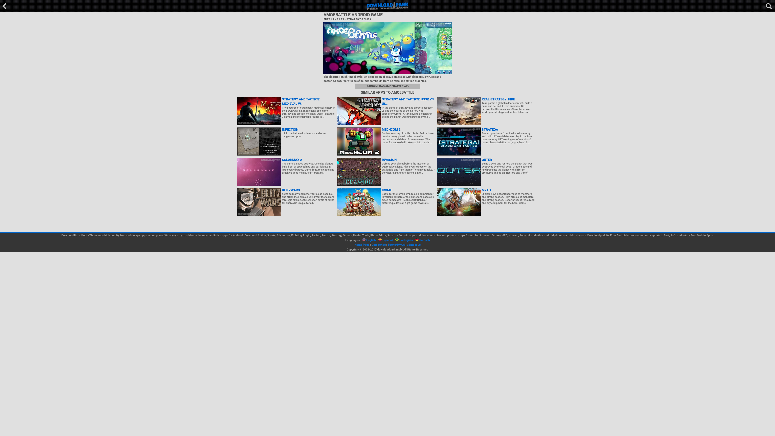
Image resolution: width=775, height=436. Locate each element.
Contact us (414, 244)
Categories (379, 244)
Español (387, 240)
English (371, 240)
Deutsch (424, 240)
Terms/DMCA (396, 244)
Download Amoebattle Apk (389, 86)
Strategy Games (359, 19)
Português (406, 240)
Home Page (362, 244)
